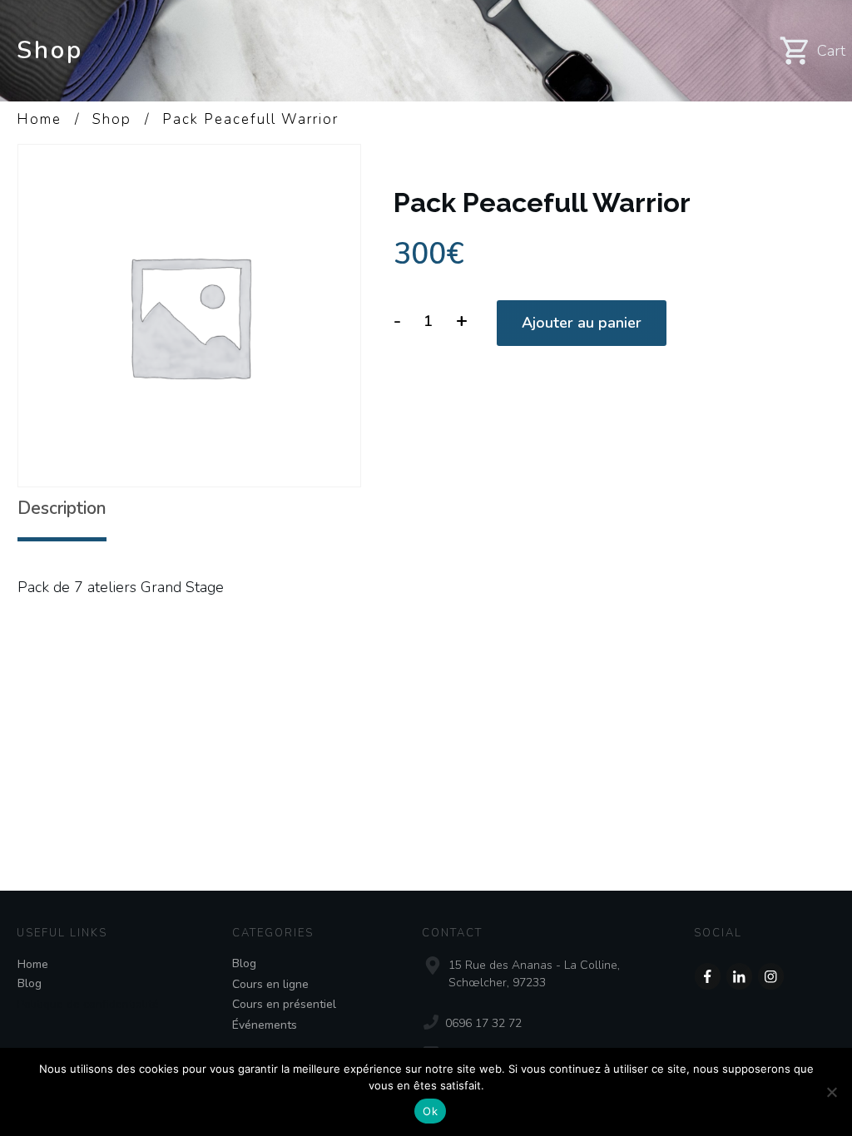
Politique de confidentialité (88, 1004)
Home (32, 964)
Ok (430, 1111)
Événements (264, 1025)
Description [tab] (61, 508)
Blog (29, 983)
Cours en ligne (270, 984)
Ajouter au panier (581, 323)
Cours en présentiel (284, 1004)
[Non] (831, 1092)
